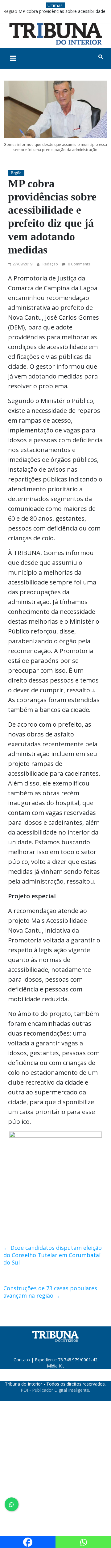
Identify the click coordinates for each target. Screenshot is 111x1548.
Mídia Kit (55, 1366)
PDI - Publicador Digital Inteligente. (55, 1390)
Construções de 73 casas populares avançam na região (50, 1291)
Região (10, 11)
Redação (51, 264)
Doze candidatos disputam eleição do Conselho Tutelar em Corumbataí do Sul (52, 1255)
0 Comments (78, 264)
